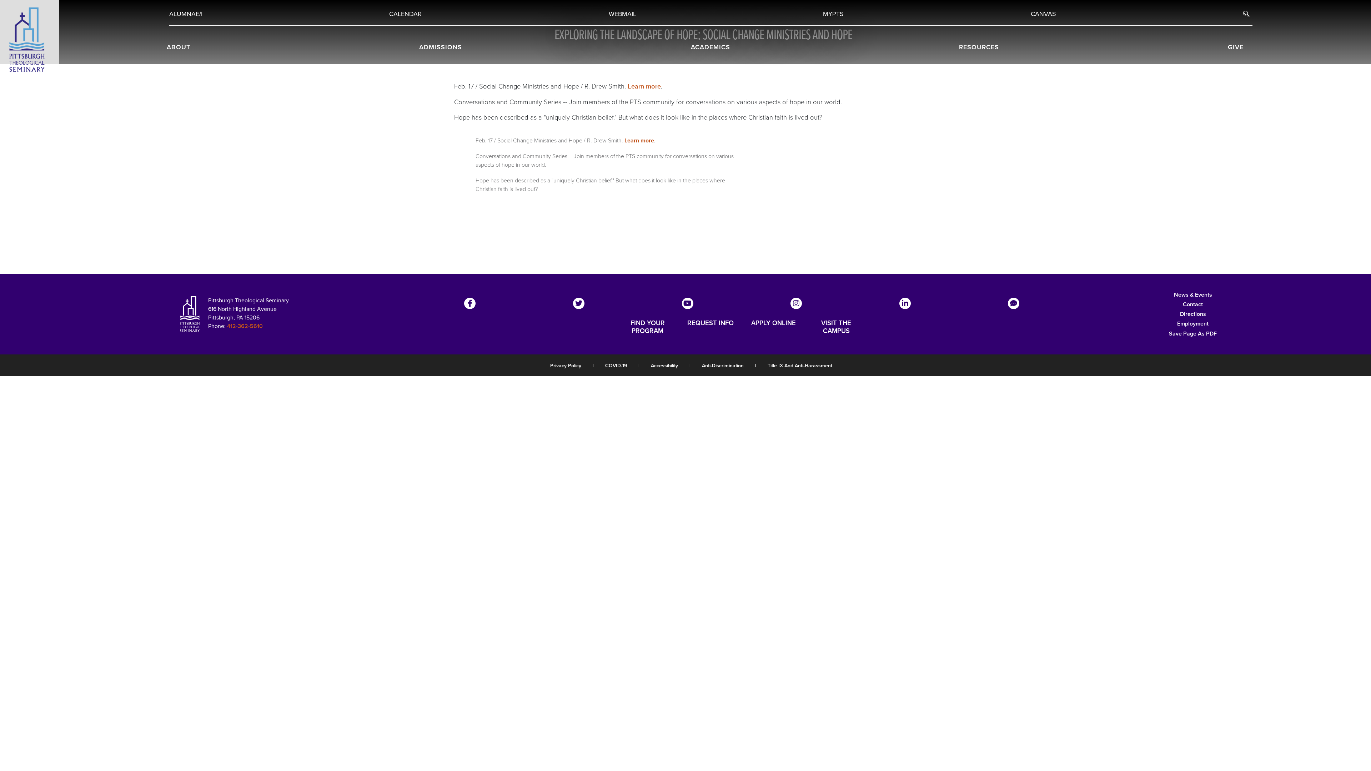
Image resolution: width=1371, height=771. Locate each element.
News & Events (1193, 294)
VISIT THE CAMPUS (836, 327)
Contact (1193, 304)
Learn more (644, 86)
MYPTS (833, 14)
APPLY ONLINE (773, 323)
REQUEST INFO (710, 323)
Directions (1193, 314)
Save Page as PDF (1193, 333)
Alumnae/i (185, 14)
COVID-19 (616, 365)
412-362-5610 (245, 326)
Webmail (622, 14)
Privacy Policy (565, 365)
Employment (1193, 323)
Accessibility (664, 365)
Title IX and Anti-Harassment (800, 365)
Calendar (405, 14)
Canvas (1043, 14)
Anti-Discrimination (723, 365)
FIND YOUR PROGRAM (648, 327)
